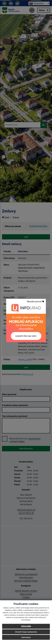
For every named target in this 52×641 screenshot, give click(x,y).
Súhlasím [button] (26, 626)
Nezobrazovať (34, 301)
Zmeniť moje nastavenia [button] (26, 632)
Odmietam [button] (26, 637)
